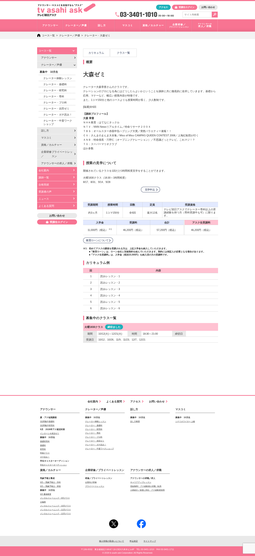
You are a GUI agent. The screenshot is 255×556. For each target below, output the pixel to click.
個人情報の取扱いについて (111, 541)
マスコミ (46, 137)
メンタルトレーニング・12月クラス (55, 514)
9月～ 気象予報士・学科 (50, 482)
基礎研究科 (45, 441)
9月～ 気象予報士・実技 (50, 486)
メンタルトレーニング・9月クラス (55, 498)
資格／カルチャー (51, 144)
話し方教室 (135, 421)
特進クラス (45, 453)
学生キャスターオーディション (53, 465)
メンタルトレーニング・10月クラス (55, 506)
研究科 (43, 449)
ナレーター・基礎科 (55, 84)
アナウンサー (49, 57)
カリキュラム (96, 52)
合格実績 (44, 184)
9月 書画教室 (45, 494)
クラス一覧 (123, 52)
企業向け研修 (91, 482)
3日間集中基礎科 (47, 421)
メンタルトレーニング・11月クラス (55, 510)
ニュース (44, 198)
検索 (215, 14)
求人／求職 (56, 163)
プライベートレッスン (94, 486)
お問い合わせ (208, 7)
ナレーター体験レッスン (57, 78)
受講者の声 (45, 191)
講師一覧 (44, 177)
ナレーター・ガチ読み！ (57, 114)
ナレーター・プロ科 (55, 102)
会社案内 (44, 170)
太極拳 (43, 502)
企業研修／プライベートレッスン (104, 470)
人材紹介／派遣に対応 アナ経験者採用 (147, 490)
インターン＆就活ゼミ (49, 433)
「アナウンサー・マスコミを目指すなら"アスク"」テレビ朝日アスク (66, 9)
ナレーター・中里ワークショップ (57, 122)
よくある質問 (46, 205)
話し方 (45, 130)
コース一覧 (48, 35)
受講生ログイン (186, 7)
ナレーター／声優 (69, 35)
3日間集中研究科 (47, 425)
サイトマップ (149, 541)
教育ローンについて (97, 240)
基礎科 (43, 445)
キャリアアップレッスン (140, 482)
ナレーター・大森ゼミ (97, 35)
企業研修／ (57, 154)
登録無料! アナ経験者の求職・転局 (145, 486)
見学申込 (150, 189)
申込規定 (134, 541)
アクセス (163, 7)
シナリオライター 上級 (185, 421)
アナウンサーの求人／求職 (146, 470)
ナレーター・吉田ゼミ (56, 108)
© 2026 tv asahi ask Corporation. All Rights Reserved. (127, 553)
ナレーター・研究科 (55, 90)
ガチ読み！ (45, 457)
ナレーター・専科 (53, 96)
